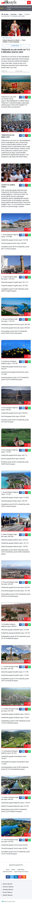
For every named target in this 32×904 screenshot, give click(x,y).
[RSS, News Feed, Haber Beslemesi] (24, 877)
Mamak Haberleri (8, 895)
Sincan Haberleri (7, 892)
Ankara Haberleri (7, 884)
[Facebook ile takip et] (8, 877)
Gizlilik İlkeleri (20, 869)
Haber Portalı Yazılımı (9, 901)
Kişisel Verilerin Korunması (21, 871)
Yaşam (20, 14)
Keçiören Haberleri (8, 887)
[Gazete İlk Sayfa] (8, 2)
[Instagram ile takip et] (20, 877)
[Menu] (28, 2)
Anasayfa (5, 14)
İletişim (13, 869)
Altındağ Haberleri (8, 889)
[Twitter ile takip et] (12, 877)
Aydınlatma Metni (7, 871)
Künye (7, 869)
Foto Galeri (14, 14)
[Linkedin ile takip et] (16, 877)
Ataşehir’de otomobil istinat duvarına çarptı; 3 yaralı (19, 8)
